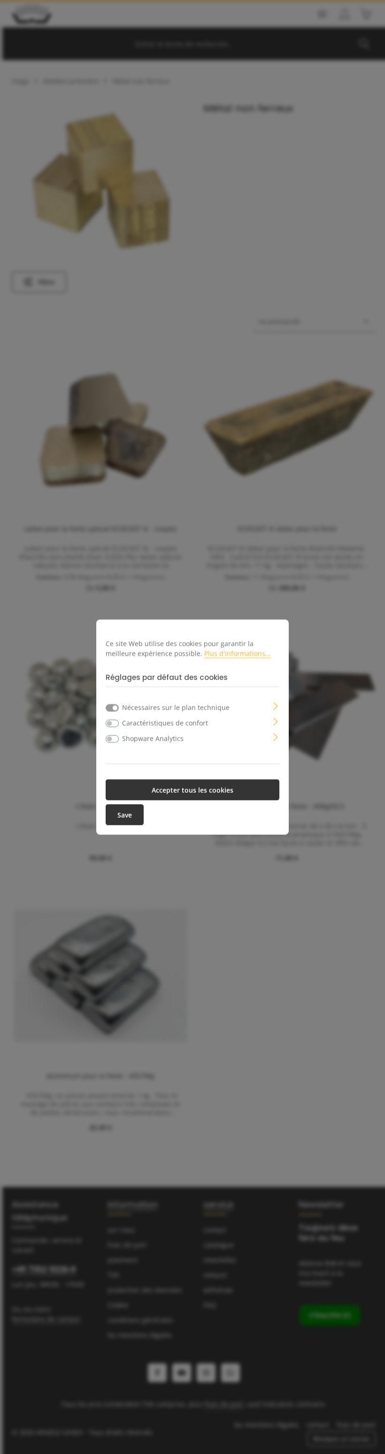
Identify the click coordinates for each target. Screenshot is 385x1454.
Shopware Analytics (153, 738)
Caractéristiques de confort (165, 722)
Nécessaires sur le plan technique (176, 707)
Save (124, 814)
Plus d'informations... (237, 653)
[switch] (112, 723)
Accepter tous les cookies (192, 789)
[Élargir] (276, 705)
